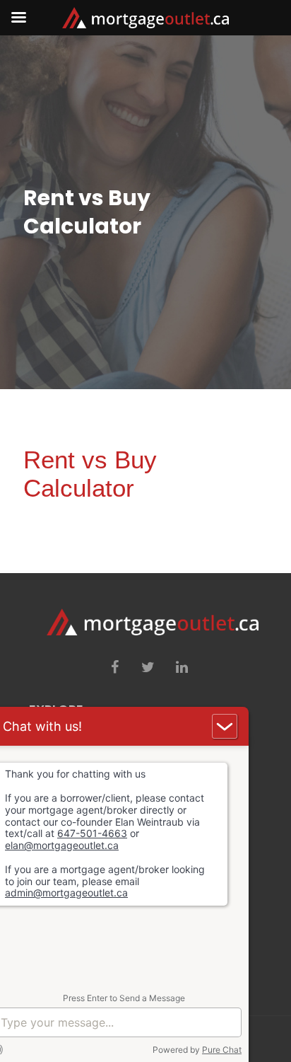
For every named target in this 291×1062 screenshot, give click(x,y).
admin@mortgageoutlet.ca (66, 893)
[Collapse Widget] (224, 726)
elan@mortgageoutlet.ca (62, 845)
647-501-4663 (92, 833)
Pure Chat (222, 1049)
